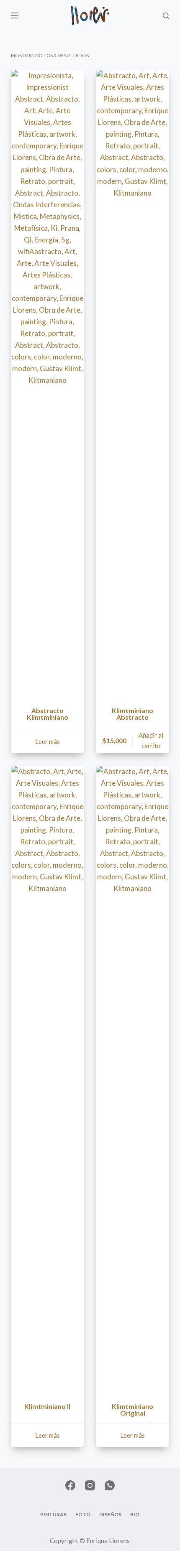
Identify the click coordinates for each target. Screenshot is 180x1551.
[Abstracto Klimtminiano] (47, 383)
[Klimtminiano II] (47, 1079)
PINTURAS (53, 1514)
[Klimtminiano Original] (132, 1079)
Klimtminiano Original (132, 1409)
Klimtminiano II (47, 1406)
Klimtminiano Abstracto (132, 713)
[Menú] (14, 15)
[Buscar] (166, 16)
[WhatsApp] (110, 1485)
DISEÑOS (110, 1514)
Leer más (47, 741)
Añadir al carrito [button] (151, 740)
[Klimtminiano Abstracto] (132, 383)
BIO (134, 1514)
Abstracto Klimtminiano (47, 713)
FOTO (82, 1514)
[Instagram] (90, 1485)
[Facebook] (70, 1485)
